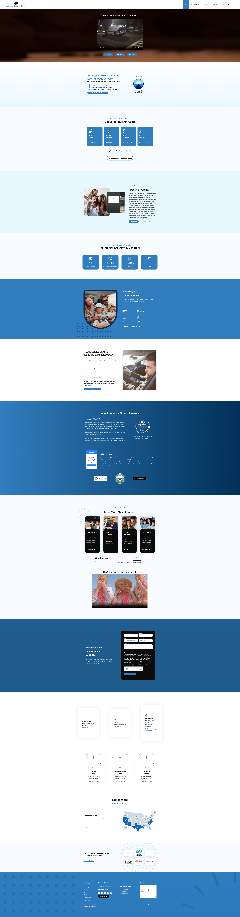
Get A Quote (92, 142)
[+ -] (93, 759)
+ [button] (86, 754)
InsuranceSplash (94, 906)
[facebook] (142, 221)
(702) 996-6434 (90, 723)
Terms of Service (153, 904)
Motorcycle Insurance (124, 562)
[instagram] (145, 221)
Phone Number (143, 638)
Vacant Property (137, 562)
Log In (91, 464)
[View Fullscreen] (86, 758)
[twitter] (150, 221)
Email (125, 638)
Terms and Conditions (146, 665)
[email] (152, 221)
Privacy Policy (132, 665)
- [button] (86, 756)
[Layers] (100, 754)
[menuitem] (186, 4)
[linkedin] (147, 221)
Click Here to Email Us (124, 893)
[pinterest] (122, 804)
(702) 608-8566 (88, 725)
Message (126, 643)
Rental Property (137, 560)
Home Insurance (122, 557)
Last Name (141, 633)
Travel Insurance (137, 557)
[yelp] (125, 804)
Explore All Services (129, 327)
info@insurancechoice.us (120, 724)
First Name (127, 633)
